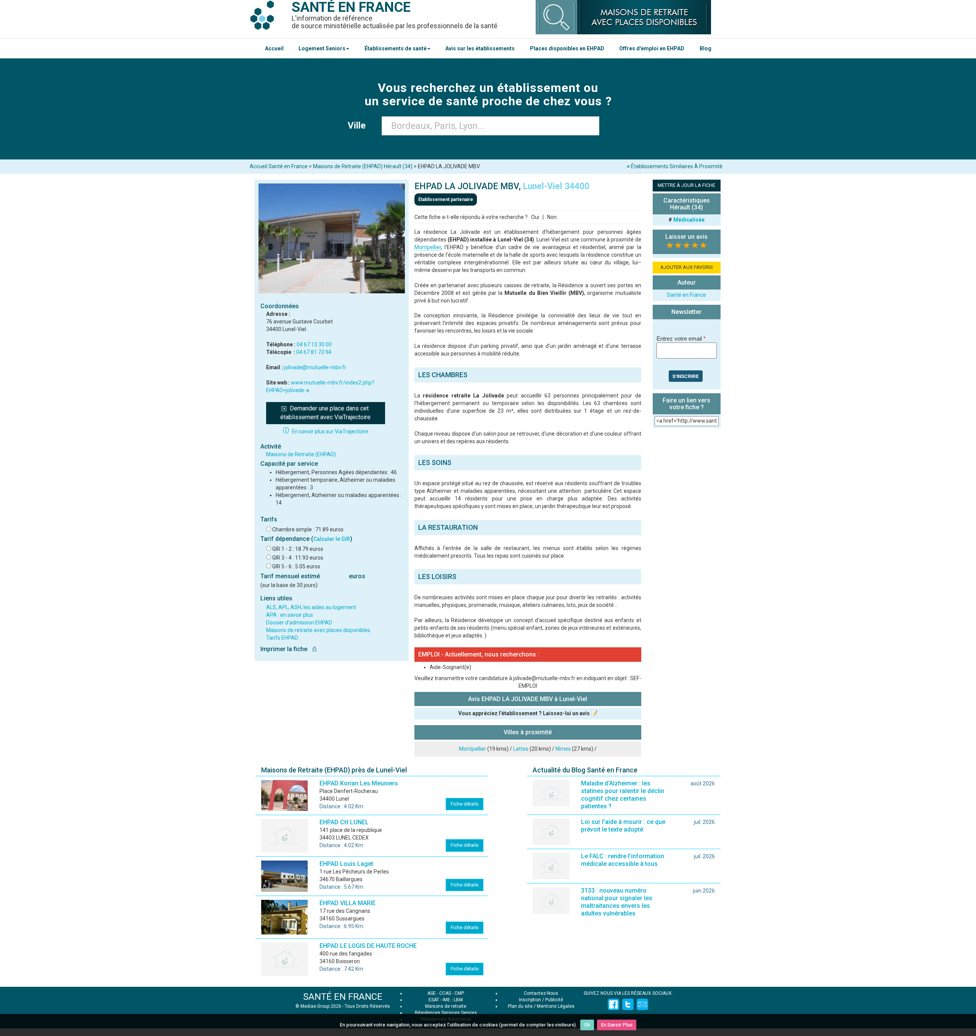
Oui (535, 217)
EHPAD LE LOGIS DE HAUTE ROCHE (368, 945)
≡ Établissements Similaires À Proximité (674, 166)
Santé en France (686, 295)
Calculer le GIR (331, 539)
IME (446, 999)
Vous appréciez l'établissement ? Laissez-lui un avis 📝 (527, 713)
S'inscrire (686, 376)
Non (552, 217)
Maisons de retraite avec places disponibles (318, 630)
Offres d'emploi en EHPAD (651, 48)
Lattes (520, 749)
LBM (458, 999)
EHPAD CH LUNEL (344, 822)
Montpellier (427, 247)
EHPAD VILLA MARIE (347, 903)
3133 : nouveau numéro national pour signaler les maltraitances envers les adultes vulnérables (616, 902)
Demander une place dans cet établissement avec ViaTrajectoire (325, 413)
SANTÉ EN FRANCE (342, 996)
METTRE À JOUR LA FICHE (686, 185)
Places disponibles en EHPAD (567, 48)
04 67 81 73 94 (313, 352)
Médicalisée (689, 220)
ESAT (434, 999)
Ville (359, 125)
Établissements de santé (395, 48)
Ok (587, 1025)
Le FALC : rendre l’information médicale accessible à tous (622, 860)
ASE (431, 993)
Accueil (274, 48)
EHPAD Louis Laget (346, 863)
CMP (459, 993)
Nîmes (563, 749)
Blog (705, 48)
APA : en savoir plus (289, 615)
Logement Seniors (322, 48)
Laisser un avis (686, 236)
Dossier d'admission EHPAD (299, 622)
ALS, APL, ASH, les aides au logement (311, 607)
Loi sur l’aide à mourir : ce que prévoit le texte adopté (623, 825)
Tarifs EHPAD (282, 638)
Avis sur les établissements (480, 48)
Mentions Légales (556, 1006)
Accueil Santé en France (279, 166)
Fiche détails (464, 804)
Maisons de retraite (445, 1006)
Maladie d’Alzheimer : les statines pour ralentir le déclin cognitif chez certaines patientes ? (622, 795)
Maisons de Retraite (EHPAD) (301, 454)
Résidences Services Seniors (446, 1012)
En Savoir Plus (616, 1025)
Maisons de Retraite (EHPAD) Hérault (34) (363, 166)
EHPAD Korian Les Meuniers (358, 783)
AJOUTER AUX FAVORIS (686, 267)
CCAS (445, 993)
